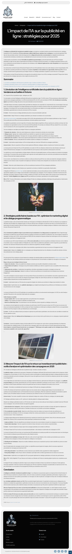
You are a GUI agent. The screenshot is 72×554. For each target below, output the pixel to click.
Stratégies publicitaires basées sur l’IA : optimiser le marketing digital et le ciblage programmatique (26, 84)
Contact (58, 17)
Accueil (26, 17)
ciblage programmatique (60, 257)
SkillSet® (38, 17)
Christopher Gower (13, 502)
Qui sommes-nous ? (46, 17)
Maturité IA (31, 17)
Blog (54, 17)
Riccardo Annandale (35, 212)
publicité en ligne (19, 171)
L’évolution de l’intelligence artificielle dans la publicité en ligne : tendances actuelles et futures (25, 82)
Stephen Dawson (35, 360)
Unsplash (41, 212)
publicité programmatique (10, 118)
